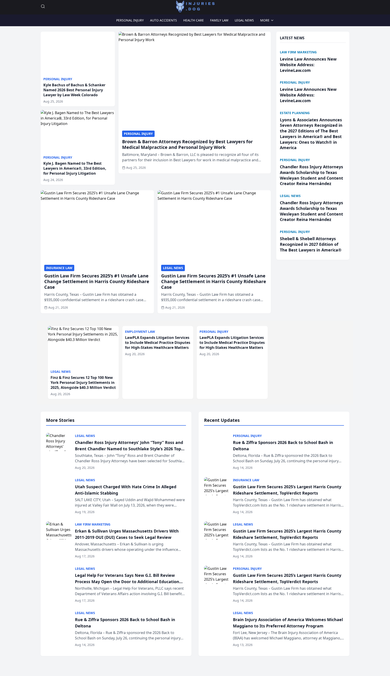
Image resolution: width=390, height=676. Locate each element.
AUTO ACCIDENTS (163, 20)
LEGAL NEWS (244, 20)
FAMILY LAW (219, 20)
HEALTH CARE (193, 20)
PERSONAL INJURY (130, 20)
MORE (264, 20)
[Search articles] (43, 6)
